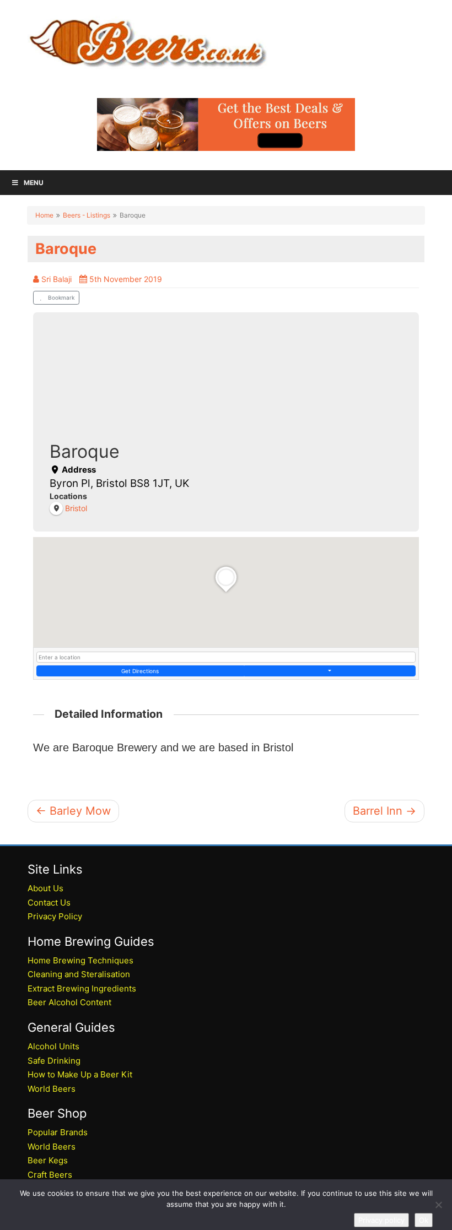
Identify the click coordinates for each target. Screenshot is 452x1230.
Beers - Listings (86, 215)
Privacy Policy (55, 916)
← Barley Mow (73, 810)
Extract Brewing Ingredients (82, 988)
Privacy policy (381, 1220)
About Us (45, 888)
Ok (423, 1220)
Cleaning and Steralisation (79, 974)
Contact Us (49, 902)
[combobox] (226, 657)
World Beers (52, 1088)
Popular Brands (58, 1132)
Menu (34, 182)
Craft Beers (50, 1174)
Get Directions (140, 671)
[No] (438, 1204)
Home (44, 215)
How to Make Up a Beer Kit (80, 1074)
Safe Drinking (54, 1060)
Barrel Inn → (384, 810)
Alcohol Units (53, 1046)
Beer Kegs (48, 1160)
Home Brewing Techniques (80, 960)
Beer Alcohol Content (69, 1002)
